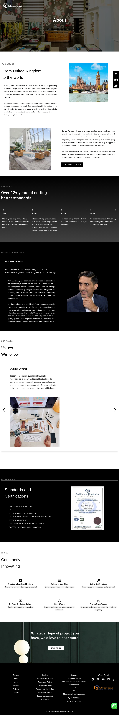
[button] (88, 4)
